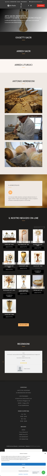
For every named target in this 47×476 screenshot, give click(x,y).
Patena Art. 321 (38, 290)
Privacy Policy (26, 474)
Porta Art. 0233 (9, 244)
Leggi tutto (9, 247)
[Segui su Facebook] (28, 6)
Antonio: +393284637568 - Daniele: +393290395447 (16, 1)
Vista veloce (9, 241)
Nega (23, 467)
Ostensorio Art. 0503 (38, 245)
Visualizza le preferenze (23, 470)
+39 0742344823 (23, 396)
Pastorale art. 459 (23, 244)
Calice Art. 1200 (23, 266)
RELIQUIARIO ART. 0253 (9, 290)
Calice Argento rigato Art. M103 (23, 291)
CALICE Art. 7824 (37, 266)
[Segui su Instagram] (31, 6)
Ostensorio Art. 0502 (9, 266)
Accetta (23, 464)
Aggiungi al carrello (37, 271)
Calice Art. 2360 (9, 314)
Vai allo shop (23, 324)
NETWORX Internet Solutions (35, 446)
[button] (45, 453)
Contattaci (41, 5)
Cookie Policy (20, 474)
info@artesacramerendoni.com (36, 1)
